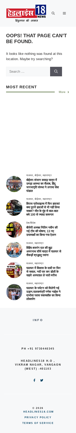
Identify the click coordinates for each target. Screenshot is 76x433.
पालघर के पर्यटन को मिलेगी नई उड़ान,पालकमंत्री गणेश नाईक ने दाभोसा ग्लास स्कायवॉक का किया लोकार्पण (43, 293)
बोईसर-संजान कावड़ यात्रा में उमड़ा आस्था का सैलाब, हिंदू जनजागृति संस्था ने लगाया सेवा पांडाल (42, 185)
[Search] (56, 72)
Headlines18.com (38, 411)
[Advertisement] (38, 136)
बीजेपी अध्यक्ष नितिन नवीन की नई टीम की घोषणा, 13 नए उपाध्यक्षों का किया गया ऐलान (42, 231)
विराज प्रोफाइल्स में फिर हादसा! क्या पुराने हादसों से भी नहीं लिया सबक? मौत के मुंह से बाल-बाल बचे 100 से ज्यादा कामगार (43, 209)
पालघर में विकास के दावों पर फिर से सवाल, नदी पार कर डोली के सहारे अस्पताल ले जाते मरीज (43, 271)
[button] (53, 13)
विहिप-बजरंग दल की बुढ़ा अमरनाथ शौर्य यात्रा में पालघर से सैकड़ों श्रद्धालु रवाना (43, 251)
